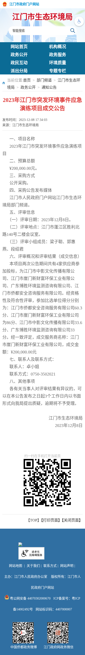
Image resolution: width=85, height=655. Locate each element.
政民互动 (19, 62)
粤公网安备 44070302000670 (30, 598)
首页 (27, 80)
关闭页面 (71, 520)
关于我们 (33, 566)
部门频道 (44, 80)
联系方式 (50, 566)
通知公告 (49, 87)
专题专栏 (57, 71)
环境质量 (57, 62)
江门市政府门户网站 (24, 4)
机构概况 (57, 46)
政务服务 (57, 54)
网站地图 (15, 566)
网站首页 (19, 46)
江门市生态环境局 (42, 17)
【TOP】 (33, 520)
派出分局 (19, 71)
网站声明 (66, 566)
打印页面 (50, 520)
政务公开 (19, 54)
